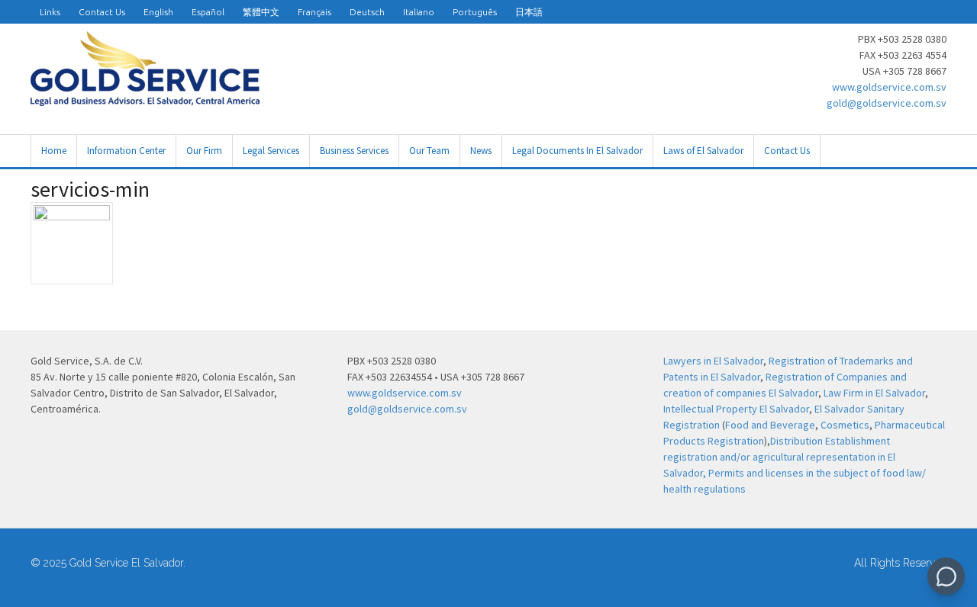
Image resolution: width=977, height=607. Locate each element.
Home (53, 150)
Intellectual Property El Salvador (736, 409)
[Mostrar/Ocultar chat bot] (946, 576)
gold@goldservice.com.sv (886, 103)
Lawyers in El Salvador (713, 361)
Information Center (126, 150)
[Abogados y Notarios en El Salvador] (145, 97)
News (481, 150)
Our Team (429, 150)
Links (50, 12)
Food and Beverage (770, 425)
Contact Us (102, 12)
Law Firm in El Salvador (874, 393)
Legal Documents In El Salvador (577, 150)
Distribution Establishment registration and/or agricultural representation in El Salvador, (779, 457)
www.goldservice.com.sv (889, 87)
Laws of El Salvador (703, 150)
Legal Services (271, 150)
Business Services (354, 150)
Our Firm (204, 150)
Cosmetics (845, 425)
